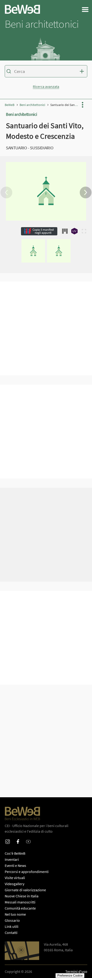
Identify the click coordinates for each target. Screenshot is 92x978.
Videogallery (14, 883)
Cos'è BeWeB (15, 853)
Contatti (11, 932)
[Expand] (84, 231)
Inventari (12, 859)
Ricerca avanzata (46, 86)
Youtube (28, 838)
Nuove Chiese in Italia (21, 896)
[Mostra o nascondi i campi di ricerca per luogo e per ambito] (82, 71)
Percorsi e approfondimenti (27, 871)
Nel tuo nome (15, 914)
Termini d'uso (76, 971)
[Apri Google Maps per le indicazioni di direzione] (22, 950)
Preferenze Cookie (70, 975)
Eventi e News (15, 865)
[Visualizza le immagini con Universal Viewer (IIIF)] (74, 231)
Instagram (7, 838)
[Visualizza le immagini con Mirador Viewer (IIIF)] (65, 231)
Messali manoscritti (20, 902)
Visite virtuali (15, 877)
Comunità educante (20, 908)
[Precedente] (6, 192)
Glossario (12, 920)
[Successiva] (86, 192)
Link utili (11, 926)
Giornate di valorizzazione (25, 890)
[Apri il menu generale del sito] (85, 9)
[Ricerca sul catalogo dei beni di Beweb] (46, 72)
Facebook (18, 838)
